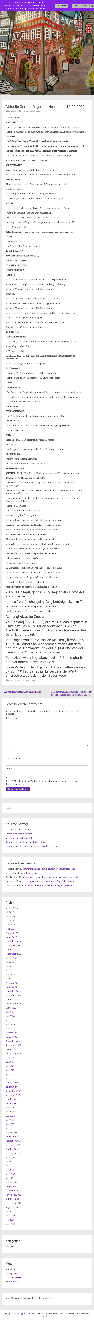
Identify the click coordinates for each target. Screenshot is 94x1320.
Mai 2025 (10, 970)
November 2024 (13, 995)
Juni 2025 (10, 966)
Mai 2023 (10, 1070)
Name (9, 748)
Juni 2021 (10, 1166)
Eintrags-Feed (12, 1273)
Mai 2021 (10, 1170)
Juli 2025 (10, 962)
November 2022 (13, 1095)
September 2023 (13, 1053)
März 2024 (11, 1028)
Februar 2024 (12, 1033)
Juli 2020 (10, 1211)
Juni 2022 (10, 1116)
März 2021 (10, 1178)
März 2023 (10, 1078)
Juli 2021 (10, 1161)
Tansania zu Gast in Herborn (19, 834)
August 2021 (11, 1157)
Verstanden (61, 6)
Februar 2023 (12, 1082)
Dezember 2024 (13, 991)
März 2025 (11, 979)
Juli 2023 (10, 1062)
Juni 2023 (10, 1066)
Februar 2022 (12, 1132)
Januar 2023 (11, 1087)
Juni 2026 (10, 916)
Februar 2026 (12, 933)
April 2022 (11, 1124)
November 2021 (13, 1145)
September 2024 (13, 1003)
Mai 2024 (10, 1020)
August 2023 (11, 1057)
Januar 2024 (11, 1037)
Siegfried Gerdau (33, 111)
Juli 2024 (10, 1012)
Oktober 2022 (12, 1099)
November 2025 (13, 945)
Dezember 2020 (13, 1190)
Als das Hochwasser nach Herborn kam (21, 692)
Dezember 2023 (13, 1041)
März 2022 (11, 1128)
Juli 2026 (10, 912)
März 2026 (11, 929)
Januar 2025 (11, 987)
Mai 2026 (10, 920)
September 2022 (13, 1103)
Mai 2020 (10, 1220)
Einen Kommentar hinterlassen (21, 680)
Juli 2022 (10, 1111)
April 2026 (11, 924)
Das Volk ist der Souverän (17, 829)
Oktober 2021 (12, 1149)
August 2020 (12, 1207)
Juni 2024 (10, 1016)
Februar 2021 (12, 1182)
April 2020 (11, 1224)
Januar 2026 (11, 937)
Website (9, 768)
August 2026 (12, 908)
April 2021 (10, 1174)
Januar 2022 (11, 1136)
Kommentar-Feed (14, 1277)
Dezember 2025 (13, 941)
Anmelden (11, 1269)
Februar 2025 (12, 983)
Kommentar (12, 718)
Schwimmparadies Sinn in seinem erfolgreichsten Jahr (32, 846)
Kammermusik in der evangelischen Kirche (26, 842)
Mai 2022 (10, 1120)
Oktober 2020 (12, 1199)
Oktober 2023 (12, 1049)
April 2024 (10, 1024)
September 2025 (13, 954)
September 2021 (13, 1153)
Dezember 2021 (13, 1141)
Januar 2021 (11, 1186)
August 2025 (11, 958)
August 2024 (12, 1008)
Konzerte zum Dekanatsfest (19, 838)
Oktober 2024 (12, 999)
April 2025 (10, 974)
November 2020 (13, 1195)
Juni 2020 (10, 1215)
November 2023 (13, 1045)
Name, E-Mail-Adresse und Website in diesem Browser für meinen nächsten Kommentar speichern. (42, 782)
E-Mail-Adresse (14, 758)
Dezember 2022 (13, 1091)
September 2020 (13, 1203)
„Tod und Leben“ (30, 873)
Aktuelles (10, 1246)
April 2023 (10, 1074)
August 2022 (12, 1107)
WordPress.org (12, 1281)
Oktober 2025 (12, 949)
